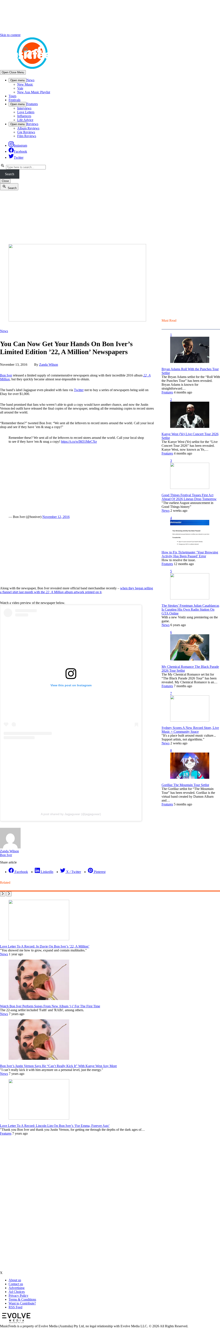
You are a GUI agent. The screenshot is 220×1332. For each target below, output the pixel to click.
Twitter (79, 390)
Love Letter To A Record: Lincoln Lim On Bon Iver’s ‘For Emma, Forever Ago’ (55, 1126)
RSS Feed (15, 1307)
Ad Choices (17, 1292)
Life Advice (25, 120)
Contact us (16, 1284)
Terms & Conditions (22, 1299)
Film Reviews (26, 136)
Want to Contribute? (22, 1303)
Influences (24, 116)
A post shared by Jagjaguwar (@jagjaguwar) (71, 814)
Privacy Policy (18, 1295)
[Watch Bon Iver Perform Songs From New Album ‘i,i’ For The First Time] (39, 999)
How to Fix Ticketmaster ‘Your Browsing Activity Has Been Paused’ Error (190, 554)
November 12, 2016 (56, 517)
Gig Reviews (26, 132)
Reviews (32, 124)
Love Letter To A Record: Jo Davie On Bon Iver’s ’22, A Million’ (44, 946)
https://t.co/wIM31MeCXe (79, 441)
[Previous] (2, 893)
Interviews (24, 108)
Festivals (14, 100)
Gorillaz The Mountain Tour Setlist (185, 785)
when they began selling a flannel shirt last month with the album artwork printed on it (76, 590)
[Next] (9, 893)
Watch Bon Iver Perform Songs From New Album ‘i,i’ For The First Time (50, 1006)
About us (15, 1280)
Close (5, 181)
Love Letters (25, 112)
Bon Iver (6, 375)
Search (9, 174)
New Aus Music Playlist (33, 92)
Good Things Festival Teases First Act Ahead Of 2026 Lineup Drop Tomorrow (189, 497)
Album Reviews (28, 128)
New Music (25, 84)
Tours (12, 96)
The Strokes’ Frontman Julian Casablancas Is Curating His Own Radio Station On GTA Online (190, 609)
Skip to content (10, 35)
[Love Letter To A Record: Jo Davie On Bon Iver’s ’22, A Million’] (39, 939)
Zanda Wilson (48, 364)
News (30, 80)
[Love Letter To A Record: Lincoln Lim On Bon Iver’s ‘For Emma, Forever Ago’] (39, 1118)
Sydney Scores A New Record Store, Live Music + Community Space (190, 729)
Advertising (16, 1288)
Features (32, 104)
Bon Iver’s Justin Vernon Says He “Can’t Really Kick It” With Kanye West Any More (58, 1066)
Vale (20, 88)
